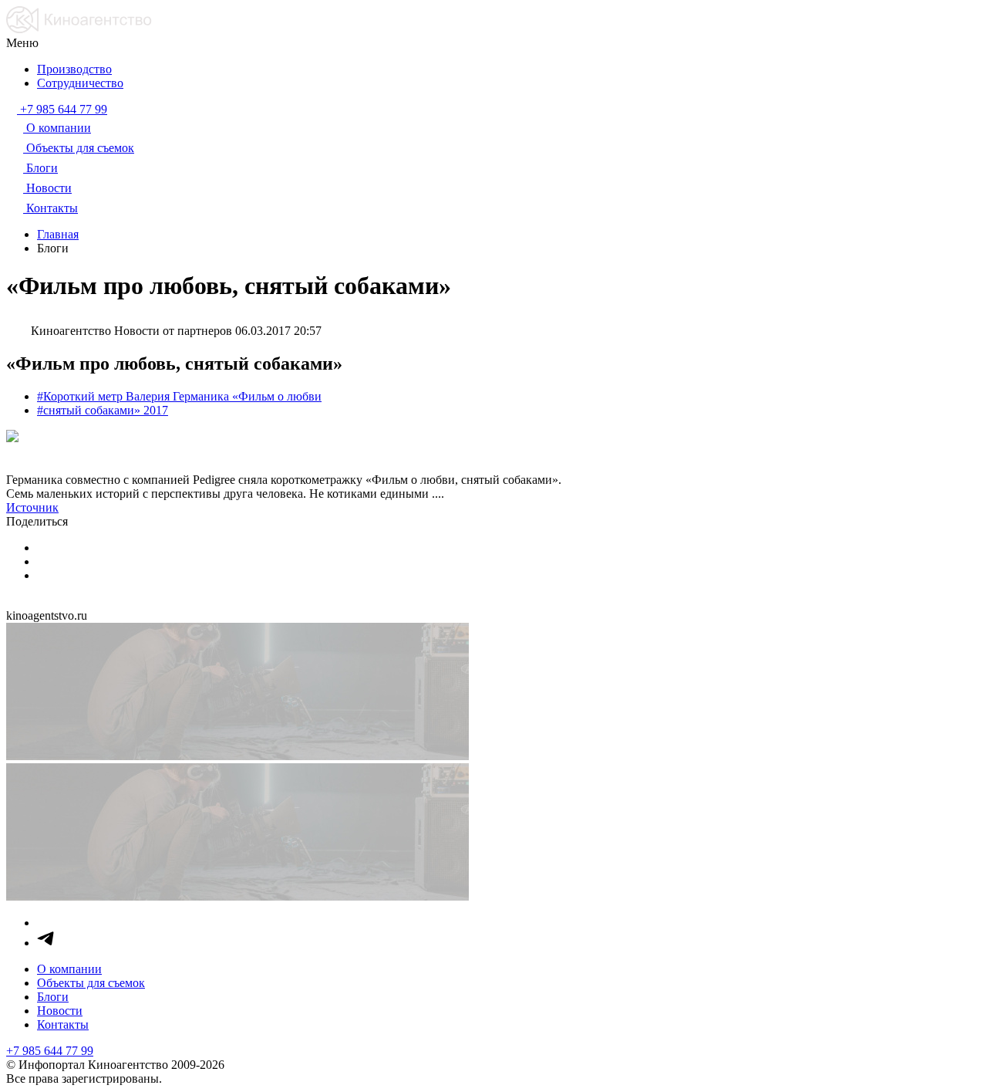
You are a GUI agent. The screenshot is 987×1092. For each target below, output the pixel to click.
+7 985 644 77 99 (49, 1050)
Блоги (53, 996)
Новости (60, 1010)
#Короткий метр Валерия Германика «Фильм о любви (179, 396)
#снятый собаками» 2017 (102, 410)
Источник (32, 507)
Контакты (63, 1024)
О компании (69, 968)
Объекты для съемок (91, 982)
